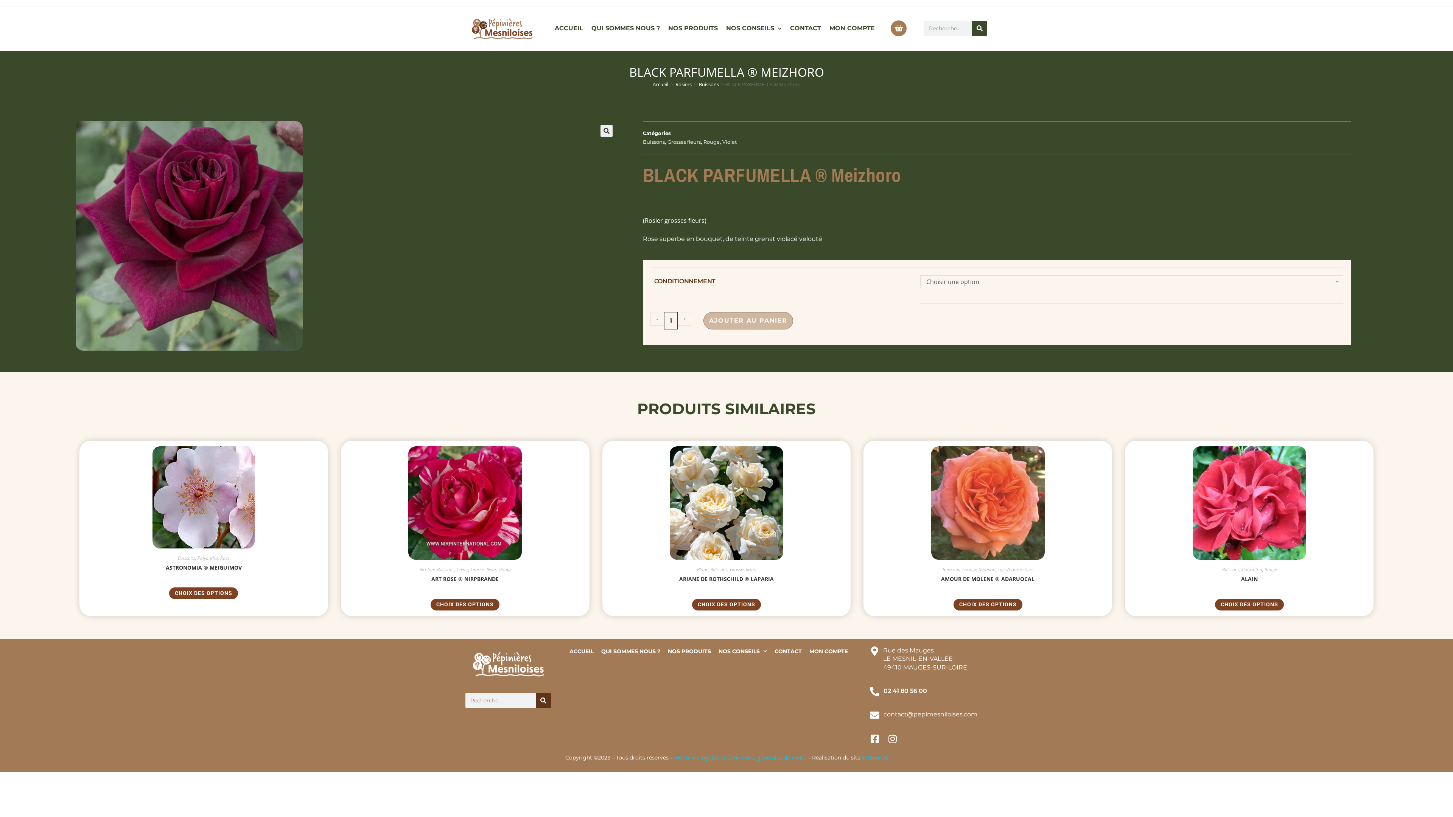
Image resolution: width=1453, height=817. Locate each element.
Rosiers (683, 84)
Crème (462, 569)
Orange (969, 569)
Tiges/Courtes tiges (1015, 569)
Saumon (987, 569)
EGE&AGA (875, 757)
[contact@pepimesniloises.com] (874, 715)
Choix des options (203, 593)
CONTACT (805, 28)
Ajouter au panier (748, 320)
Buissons (709, 84)
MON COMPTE (852, 28)
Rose (224, 558)
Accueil (660, 84)
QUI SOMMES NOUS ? (625, 28)
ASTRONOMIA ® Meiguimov (204, 567)
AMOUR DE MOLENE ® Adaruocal (988, 578)
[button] (606, 131)
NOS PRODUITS (693, 28)
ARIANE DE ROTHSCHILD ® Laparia (726, 578)
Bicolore (427, 569)
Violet (729, 142)
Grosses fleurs (684, 142)
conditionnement (685, 281)
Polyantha (208, 558)
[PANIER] (899, 28)
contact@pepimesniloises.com (930, 714)
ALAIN (1249, 578)
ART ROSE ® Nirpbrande (465, 578)
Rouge (711, 142)
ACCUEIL (569, 28)
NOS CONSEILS (750, 28)
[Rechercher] (979, 28)
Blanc (702, 569)
